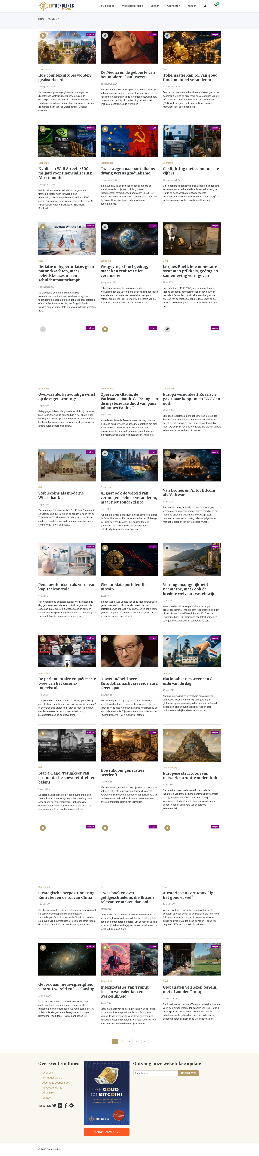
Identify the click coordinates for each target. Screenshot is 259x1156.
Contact (47, 1097)
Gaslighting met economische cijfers (191, 171)
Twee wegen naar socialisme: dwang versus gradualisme (128, 171)
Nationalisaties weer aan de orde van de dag (188, 681)
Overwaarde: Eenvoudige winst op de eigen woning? (66, 396)
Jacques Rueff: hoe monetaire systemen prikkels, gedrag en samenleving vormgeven (190, 271)
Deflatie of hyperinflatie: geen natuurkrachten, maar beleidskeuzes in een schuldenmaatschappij (66, 273)
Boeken (154, 5)
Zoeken (192, 5)
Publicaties (108, 5)
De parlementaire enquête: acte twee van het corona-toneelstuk (67, 683)
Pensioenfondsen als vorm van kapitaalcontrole (66, 586)
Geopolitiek (169, 388)
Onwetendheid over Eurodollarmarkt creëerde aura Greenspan (129, 683)
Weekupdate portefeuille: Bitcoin (124, 586)
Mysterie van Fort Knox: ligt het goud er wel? (189, 895)
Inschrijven (188, 1073)
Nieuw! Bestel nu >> (107, 1132)
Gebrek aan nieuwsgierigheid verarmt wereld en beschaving (66, 986)
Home (41, 19)
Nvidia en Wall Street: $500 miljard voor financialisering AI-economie (65, 173)
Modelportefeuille (132, 5)
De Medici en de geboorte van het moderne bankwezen (128, 74)
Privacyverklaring (52, 1087)
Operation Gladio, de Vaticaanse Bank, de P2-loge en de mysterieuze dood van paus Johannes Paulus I (129, 401)
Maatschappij (45, 69)
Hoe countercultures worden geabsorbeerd (64, 77)
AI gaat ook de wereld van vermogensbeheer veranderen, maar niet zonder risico (129, 498)
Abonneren (173, 5)
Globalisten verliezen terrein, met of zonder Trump (190, 989)
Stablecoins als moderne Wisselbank (61, 495)
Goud (165, 69)
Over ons (47, 1072)
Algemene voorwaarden (56, 1082)
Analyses (52, 19)
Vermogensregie (52, 1077)
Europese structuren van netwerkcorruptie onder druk (190, 775)
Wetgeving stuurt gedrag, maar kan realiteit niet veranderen (124, 271)
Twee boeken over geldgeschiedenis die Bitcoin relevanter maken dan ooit (127, 897)
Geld (40, 260)
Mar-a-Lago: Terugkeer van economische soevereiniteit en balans (66, 778)
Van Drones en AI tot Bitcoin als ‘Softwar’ (189, 492)
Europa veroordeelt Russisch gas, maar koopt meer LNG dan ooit (191, 399)
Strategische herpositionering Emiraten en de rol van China (66, 895)
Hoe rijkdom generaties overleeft (122, 772)
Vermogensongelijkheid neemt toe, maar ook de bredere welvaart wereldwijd (189, 589)
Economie (43, 162)
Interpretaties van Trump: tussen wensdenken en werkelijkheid (125, 992)
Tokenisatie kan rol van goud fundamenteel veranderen (190, 77)
